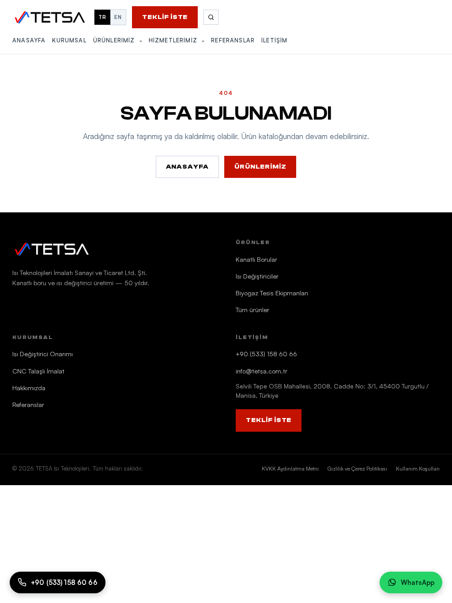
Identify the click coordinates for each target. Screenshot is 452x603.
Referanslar (233, 40)
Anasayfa (28, 40)
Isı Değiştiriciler (257, 276)
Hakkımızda (28, 388)
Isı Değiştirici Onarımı (42, 354)
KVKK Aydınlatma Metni (290, 468)
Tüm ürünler (252, 309)
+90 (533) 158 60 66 (266, 354)
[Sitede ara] (210, 17)
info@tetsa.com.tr (261, 371)
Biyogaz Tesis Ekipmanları (272, 293)
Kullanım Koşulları (418, 468)
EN (118, 17)
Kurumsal (69, 40)
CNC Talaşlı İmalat (38, 371)
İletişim (274, 40)
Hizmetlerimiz (174, 40)
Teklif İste (165, 17)
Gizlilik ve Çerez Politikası (357, 468)
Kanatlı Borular (256, 259)
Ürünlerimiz (115, 40)
